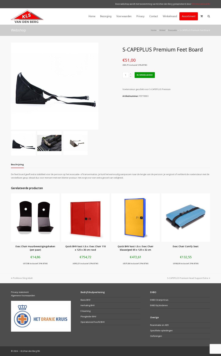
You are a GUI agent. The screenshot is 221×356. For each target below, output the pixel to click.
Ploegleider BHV (88, 316)
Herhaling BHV (88, 305)
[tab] (17, 164)
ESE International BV (201, 4)
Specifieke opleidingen (161, 330)
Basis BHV (85, 299)
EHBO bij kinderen (159, 305)
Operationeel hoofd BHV (93, 321)
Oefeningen (156, 336)
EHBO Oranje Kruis (159, 299)
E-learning (85, 311)
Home (153, 30)
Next (112, 86)
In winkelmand (145, 75)
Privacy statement (20, 292)
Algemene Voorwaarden (23, 295)
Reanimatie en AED (159, 325)
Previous (14, 86)
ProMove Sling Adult (23, 278)
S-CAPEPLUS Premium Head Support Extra (187, 278)
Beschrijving (17, 164)
